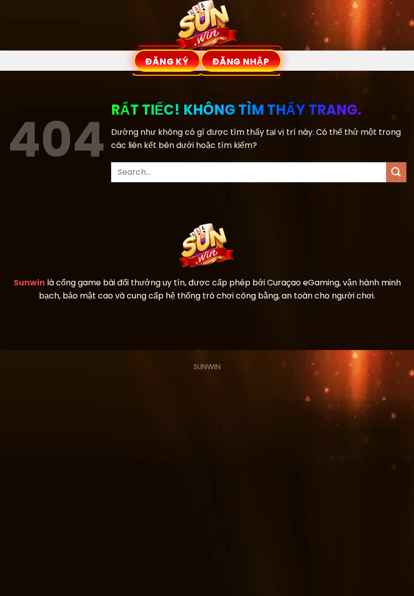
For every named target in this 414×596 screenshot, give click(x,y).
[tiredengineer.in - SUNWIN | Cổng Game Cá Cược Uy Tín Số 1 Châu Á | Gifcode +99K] (207, 25)
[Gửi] (396, 172)
